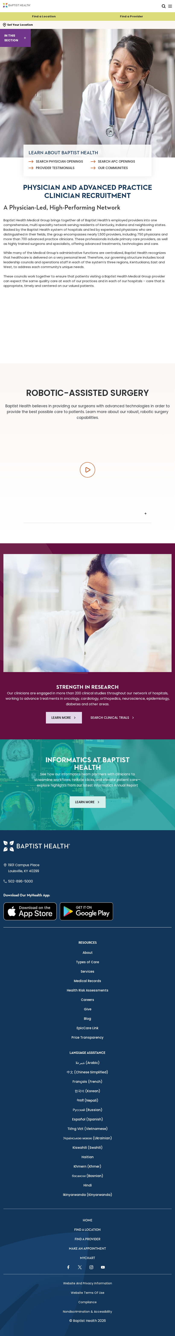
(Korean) (87, 1091)
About (88, 952)
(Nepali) (87, 1100)
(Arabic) (88, 1062)
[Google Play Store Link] (86, 911)
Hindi (87, 1185)
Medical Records (87, 981)
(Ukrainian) (87, 1138)
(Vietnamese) (87, 1128)
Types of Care (87, 962)
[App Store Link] (30, 911)
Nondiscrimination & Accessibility (87, 1311)
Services (87, 971)
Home (87, 1220)
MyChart (87, 1258)
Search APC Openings (116, 161)
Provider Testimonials (55, 168)
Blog (87, 1018)
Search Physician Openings (59, 161)
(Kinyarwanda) (87, 1194)
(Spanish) (87, 1119)
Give (87, 1009)
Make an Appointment (87, 1248)
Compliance (87, 1302)
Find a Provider (131, 16)
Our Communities (113, 168)
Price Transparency (87, 1037)
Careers (87, 1000)
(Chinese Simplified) (87, 1072)
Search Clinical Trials (109, 717)
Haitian (88, 1157)
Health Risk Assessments (87, 990)
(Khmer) (87, 1166)
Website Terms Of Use (87, 1293)
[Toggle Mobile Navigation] (170, 6)
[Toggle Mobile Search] (164, 6)
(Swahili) (88, 1147)
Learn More (61, 717)
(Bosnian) (87, 1176)
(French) (87, 1081)
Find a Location (44, 16)
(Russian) (87, 1110)
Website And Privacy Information (87, 1283)
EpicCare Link (87, 1028)
